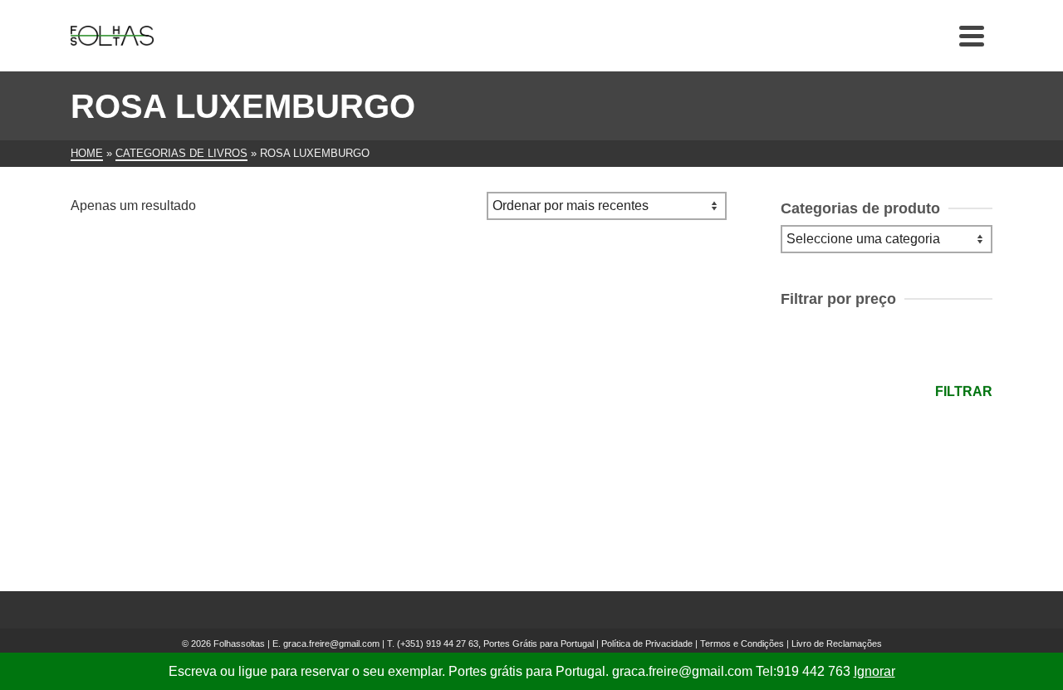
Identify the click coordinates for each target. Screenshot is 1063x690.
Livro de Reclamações (836, 643)
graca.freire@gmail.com (331, 643)
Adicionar (174, 491)
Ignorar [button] (874, 671)
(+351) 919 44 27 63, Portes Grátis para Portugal (496, 643)
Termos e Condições (742, 643)
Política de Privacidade (647, 643)
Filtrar (963, 391)
